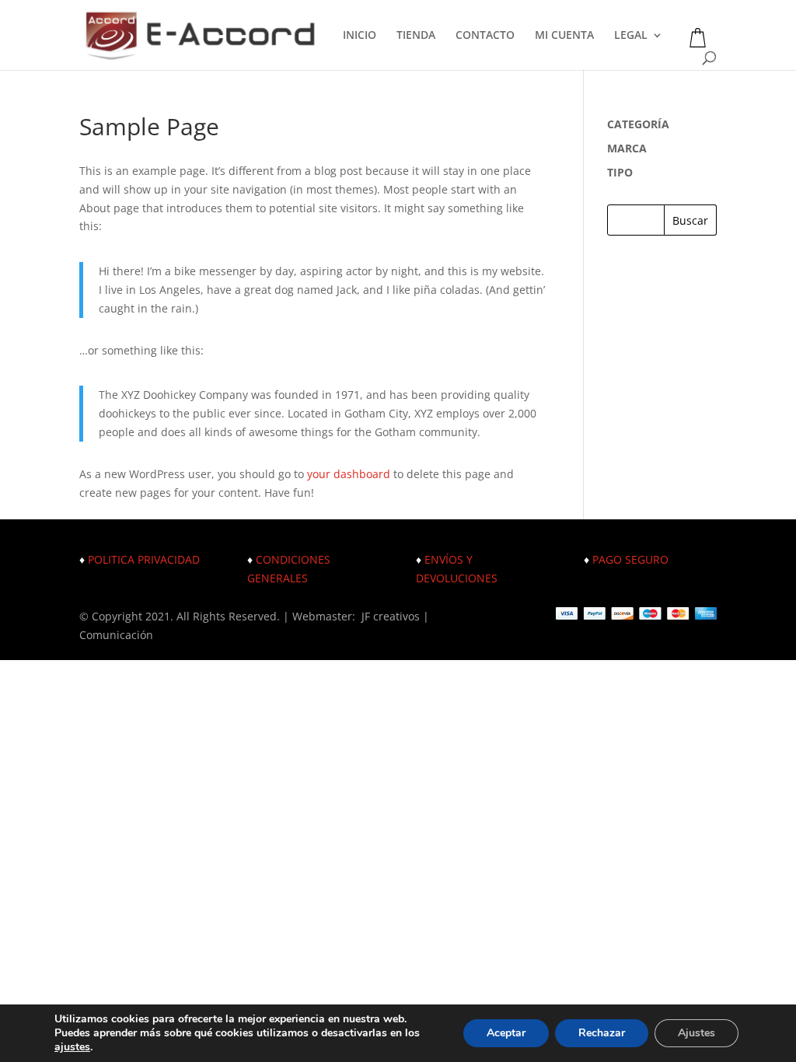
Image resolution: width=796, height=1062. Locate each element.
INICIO (359, 36)
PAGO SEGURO (630, 559)
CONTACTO (485, 36)
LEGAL (631, 36)
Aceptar (506, 1032)
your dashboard (348, 473)
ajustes (72, 1047)
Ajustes (696, 1032)
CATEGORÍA (638, 124)
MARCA (627, 148)
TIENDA (415, 36)
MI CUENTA (564, 36)
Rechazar (601, 1032)
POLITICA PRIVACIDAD (144, 559)
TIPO (620, 172)
